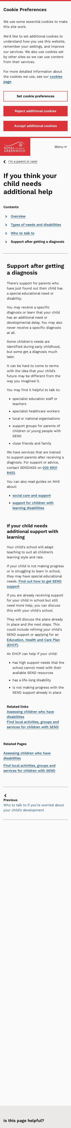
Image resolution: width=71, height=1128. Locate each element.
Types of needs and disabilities (36, 225)
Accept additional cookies (35, 126)
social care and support (31, 495)
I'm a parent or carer (22, 161)
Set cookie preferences (35, 96)
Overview (18, 216)
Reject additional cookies (35, 111)
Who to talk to (22, 233)
